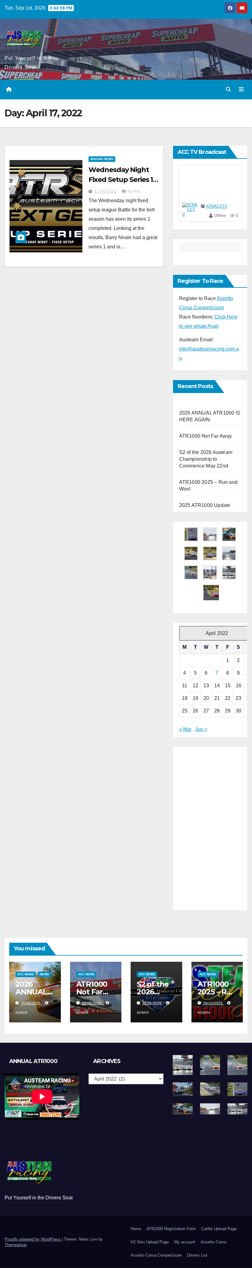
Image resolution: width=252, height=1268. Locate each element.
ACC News (25, 974)
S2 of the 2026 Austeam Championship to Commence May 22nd (205, 459)
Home (136, 1228)
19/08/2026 (92, 1003)
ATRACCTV (216, 206)
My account (184, 1242)
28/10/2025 (213, 1003)
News (44, 974)
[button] (228, 89)
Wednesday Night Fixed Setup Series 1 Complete (121, 180)
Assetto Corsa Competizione (156, 1255)
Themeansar (15, 1244)
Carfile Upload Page (219, 1228)
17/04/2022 (106, 191)
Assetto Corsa (213, 1242)
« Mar (185, 729)
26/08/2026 (31, 1003)
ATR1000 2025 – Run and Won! (217, 992)
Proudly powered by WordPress (33, 1239)
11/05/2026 (152, 1003)
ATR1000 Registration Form (171, 1228)
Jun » (201, 729)
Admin (134, 191)
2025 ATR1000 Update (204, 505)
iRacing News (101, 159)
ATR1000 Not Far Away (205, 436)
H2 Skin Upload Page (150, 1242)
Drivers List (197, 1255)
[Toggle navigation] (241, 89)
